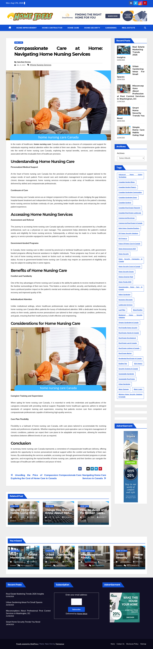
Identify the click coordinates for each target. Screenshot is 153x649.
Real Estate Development (127, 338)
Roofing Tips (123, 364)
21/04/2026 (90, 562)
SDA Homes (138, 364)
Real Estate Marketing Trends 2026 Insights (23, 557)
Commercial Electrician (127, 218)
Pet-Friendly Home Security (128, 328)
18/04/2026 (125, 562)
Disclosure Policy (132, 644)
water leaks (138, 389)
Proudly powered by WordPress (27, 644)
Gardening (111, 28)
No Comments (27, 565)
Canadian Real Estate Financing (129, 208)
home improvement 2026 (127, 249)
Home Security (92, 28)
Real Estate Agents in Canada (129, 333)
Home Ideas (82, 614)
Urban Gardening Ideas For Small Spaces (58, 557)
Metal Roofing (137, 310)
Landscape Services (126, 305)
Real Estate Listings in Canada (129, 348)
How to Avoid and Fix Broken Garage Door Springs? (93, 513)
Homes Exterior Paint (126, 277)
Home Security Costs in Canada (129, 266)
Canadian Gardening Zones (128, 197)
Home (113, 644)
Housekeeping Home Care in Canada (130, 288)
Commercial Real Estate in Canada (130, 223)
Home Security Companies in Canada (130, 260)
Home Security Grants (126, 272)
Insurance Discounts (126, 300)
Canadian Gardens (125, 203)
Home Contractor (52, 28)
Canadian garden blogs (127, 182)
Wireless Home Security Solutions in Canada (130, 396)
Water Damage (124, 389)
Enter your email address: (76, 604)
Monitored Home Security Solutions (130, 316)
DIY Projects (123, 238)
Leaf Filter (122, 310)
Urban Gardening (124, 384)
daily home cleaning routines (129, 228)
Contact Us (120, 644)
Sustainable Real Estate (127, 379)
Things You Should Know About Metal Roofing (58, 513)
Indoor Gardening (124, 294)
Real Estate (128, 28)
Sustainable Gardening (126, 374)
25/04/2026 (55, 562)
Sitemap (143, 644)
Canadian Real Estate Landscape (130, 213)
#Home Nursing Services (40, 65)
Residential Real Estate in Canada (130, 358)
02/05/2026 (20, 562)
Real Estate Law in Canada (128, 343)
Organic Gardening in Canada (129, 322)
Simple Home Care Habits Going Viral (23, 511)
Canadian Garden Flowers (127, 187)
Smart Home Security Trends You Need (129, 557)
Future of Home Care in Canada (129, 244)
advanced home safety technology (130, 176)
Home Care (73, 28)
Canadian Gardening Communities (130, 192)
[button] (145, 28)
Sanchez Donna (24, 62)
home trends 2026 (125, 282)
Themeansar (59, 644)
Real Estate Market (125, 353)
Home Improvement (26, 28)
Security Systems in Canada (128, 369)
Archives (120, 153)
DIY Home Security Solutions (128, 233)
